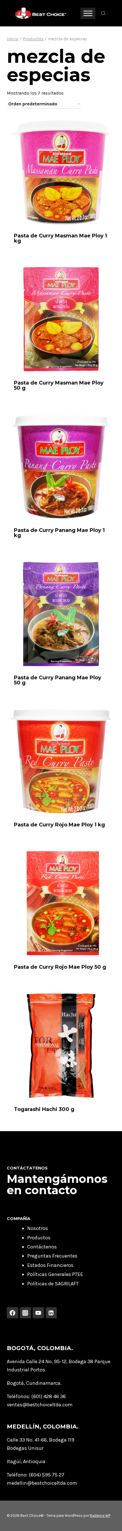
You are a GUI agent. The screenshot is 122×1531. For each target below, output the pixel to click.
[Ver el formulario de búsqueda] (103, 13)
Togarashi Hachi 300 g (44, 1109)
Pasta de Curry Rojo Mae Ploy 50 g (60, 967)
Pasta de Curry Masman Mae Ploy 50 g (59, 385)
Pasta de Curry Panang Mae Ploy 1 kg (59, 532)
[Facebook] (12, 1313)
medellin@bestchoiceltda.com (42, 1483)
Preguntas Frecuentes (52, 1256)
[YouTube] (38, 1313)
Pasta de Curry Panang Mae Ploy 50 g (57, 680)
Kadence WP (100, 1515)
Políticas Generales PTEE (55, 1274)
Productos (39, 1238)
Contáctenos (42, 1247)
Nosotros (37, 1228)
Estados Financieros (50, 1265)
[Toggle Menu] (87, 13)
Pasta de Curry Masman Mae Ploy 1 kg (60, 238)
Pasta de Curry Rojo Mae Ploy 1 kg (59, 825)
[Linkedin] (51, 1313)
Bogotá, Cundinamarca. (34, 1383)
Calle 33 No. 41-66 (27, 1440)
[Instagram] (25, 1313)
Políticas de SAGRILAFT (53, 1284)
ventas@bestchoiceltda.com (40, 1404)
